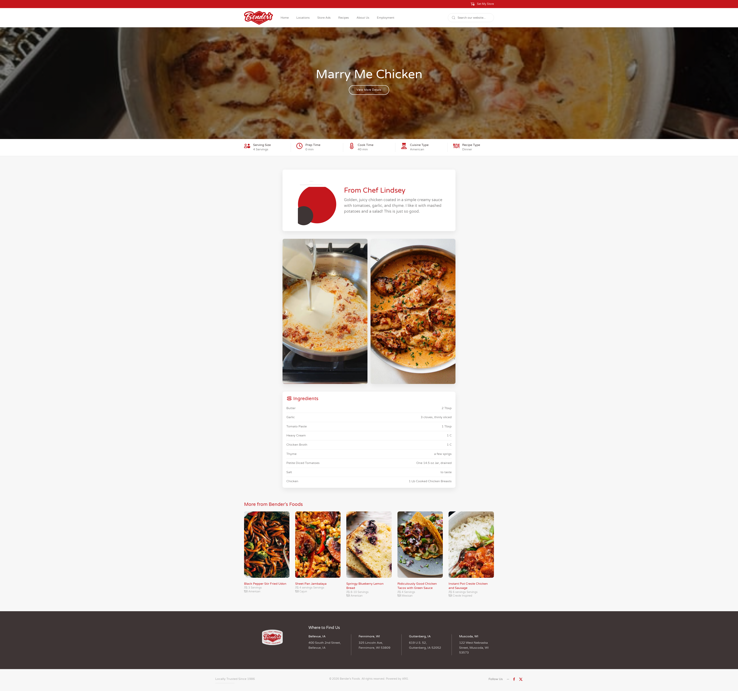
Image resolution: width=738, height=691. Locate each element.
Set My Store (485, 4)
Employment (385, 17)
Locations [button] (303, 17)
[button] (482, 4)
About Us (363, 17)
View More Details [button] (369, 90)
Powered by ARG (396, 678)
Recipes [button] (343, 17)
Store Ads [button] (324, 17)
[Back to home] (258, 17)
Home (285, 17)
